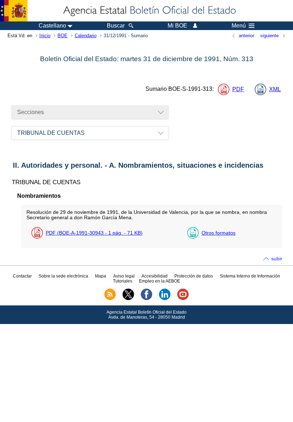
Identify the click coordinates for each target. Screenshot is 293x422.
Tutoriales (122, 281)
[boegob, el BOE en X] (128, 298)
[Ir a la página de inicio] (149, 10)
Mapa (100, 276)
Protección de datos (193, 276)
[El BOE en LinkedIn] (164, 298)
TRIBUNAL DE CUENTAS (51, 133)
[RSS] (110, 298)
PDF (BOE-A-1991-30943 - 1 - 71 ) (94, 233)
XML (275, 89)
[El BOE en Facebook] (146, 298)
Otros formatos (218, 233)
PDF (238, 89)
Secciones (30, 112)
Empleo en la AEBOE (159, 281)
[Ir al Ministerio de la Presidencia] (14, 10)
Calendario (85, 35)
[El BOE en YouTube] (183, 298)
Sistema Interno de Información (250, 276)
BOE (63, 35)
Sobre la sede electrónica (63, 276)
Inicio (44, 35)
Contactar (22, 276)
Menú (239, 26)
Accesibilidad (154, 276)
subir (276, 258)
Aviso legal (124, 276)
